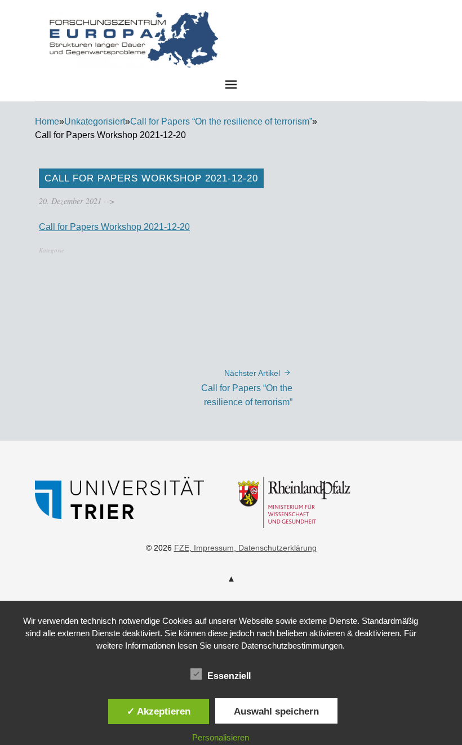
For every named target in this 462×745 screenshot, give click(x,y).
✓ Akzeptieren (158, 711)
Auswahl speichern (276, 711)
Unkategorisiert (94, 121)
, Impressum (211, 547)
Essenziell (229, 676)
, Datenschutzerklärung (275, 547)
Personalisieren (220, 737)
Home (47, 121)
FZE (315, 22)
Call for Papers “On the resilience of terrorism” (221, 121)
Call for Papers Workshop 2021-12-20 (114, 227)
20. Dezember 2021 (70, 201)
